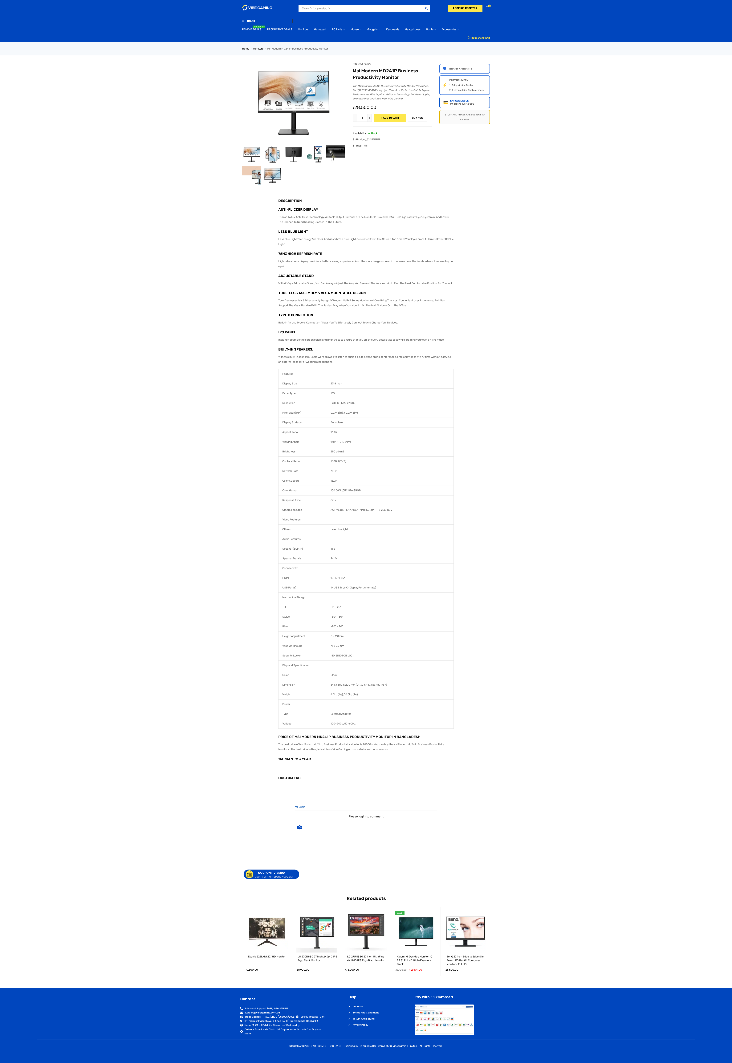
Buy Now (417, 117)
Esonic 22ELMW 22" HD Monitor (267, 956)
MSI (366, 145)
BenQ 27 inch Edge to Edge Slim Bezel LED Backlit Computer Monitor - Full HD (465, 960)
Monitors (258, 48)
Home (245, 48)
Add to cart (391, 117)
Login (301, 806)
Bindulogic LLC (367, 1046)
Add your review (362, 63)
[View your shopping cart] (487, 7)
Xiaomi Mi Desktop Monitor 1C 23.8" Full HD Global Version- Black (414, 960)
